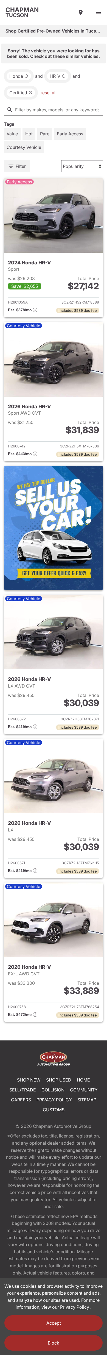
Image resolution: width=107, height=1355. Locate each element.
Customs (53, 1109)
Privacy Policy (54, 1099)
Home (83, 1080)
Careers (21, 1099)
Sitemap (86, 1099)
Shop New (29, 1080)
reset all (49, 92)
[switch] (98, 12)
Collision (52, 1090)
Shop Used (58, 1080)
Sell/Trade (22, 1090)
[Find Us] (80, 12)
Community (84, 1090)
